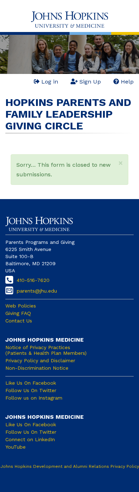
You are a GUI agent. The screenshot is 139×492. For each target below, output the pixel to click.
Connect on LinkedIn (30, 439)
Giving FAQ (18, 313)
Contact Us (18, 320)
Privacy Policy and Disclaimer (40, 360)
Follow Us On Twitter (30, 390)
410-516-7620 (33, 280)
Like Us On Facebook (30, 383)
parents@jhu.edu (37, 291)
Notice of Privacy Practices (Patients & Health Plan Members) (46, 350)
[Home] (69, 19)
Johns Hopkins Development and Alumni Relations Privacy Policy (69, 466)
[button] (120, 163)
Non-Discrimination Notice (36, 368)
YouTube (15, 447)
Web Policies (20, 306)
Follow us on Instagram (33, 398)
